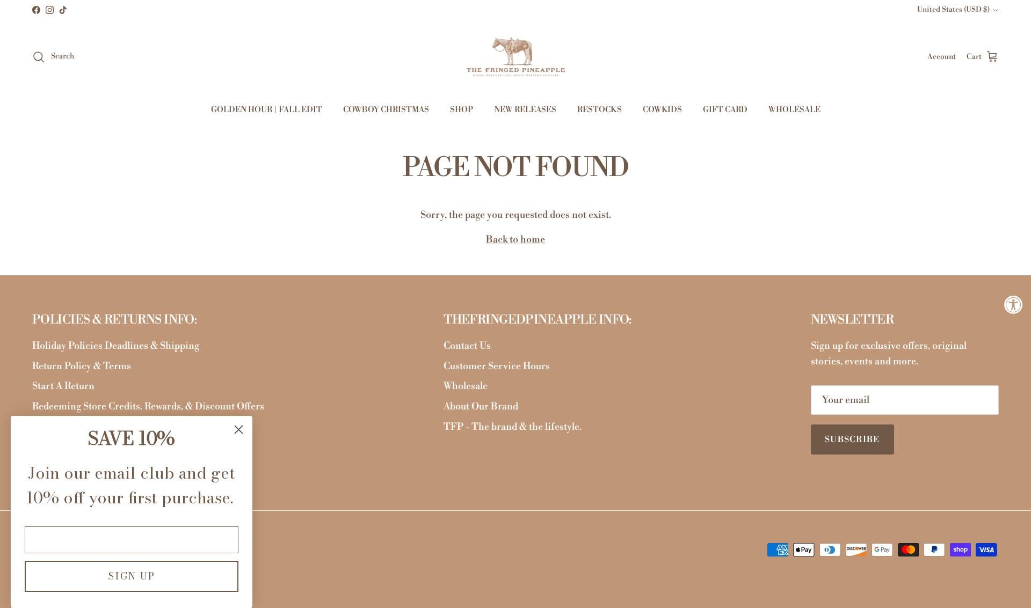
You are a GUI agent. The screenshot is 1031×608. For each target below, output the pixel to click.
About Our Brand (481, 406)
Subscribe (852, 439)
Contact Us (467, 346)
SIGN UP (131, 576)
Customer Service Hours (497, 366)
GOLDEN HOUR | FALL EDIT (266, 110)
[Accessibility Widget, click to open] (1013, 304)
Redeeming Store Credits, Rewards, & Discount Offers (148, 406)
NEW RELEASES (525, 110)
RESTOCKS (599, 110)
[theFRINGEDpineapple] (515, 57)
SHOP (461, 110)
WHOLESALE (794, 110)
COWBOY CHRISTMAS (386, 110)
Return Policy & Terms (81, 366)
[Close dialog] (238, 429)
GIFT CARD (725, 110)
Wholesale (466, 386)
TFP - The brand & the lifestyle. (513, 427)
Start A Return (63, 386)
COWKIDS (662, 110)
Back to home (515, 239)
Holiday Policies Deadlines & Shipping (115, 346)
